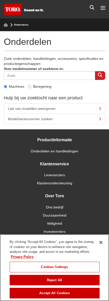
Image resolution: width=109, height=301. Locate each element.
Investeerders (55, 231)
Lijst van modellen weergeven (32, 109)
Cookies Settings (54, 267)
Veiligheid (54, 223)
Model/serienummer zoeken (30, 119)
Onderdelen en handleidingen (54, 151)
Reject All (54, 280)
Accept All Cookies (54, 293)
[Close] (100, 242)
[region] (54, 267)
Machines (16, 86)
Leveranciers (54, 175)
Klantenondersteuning (54, 183)
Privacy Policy (22, 257)
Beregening (42, 86)
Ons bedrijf (54, 207)
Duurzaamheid (54, 215)
